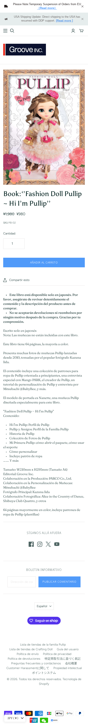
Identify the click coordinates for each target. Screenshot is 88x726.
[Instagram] (39, 544)
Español (42, 606)
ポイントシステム (44, 673)
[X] (48, 544)
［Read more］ (47, 8)
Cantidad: (9, 233)
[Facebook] (31, 544)
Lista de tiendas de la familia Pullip (43, 644)
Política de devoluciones (24, 659)
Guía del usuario (68, 649)
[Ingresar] (73, 30)
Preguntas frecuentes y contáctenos (36, 663)
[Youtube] (56, 544)
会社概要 (71, 663)
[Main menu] (5, 31)
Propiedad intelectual (67, 668)
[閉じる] (82, 6)
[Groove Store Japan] (24, 49)
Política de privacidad (57, 654)
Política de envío (28, 654)
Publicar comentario (59, 581)
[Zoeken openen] (12, 31)
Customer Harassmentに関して (27, 668)
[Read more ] (64, 20)
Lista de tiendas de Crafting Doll (31, 649)
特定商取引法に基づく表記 (63, 659)
